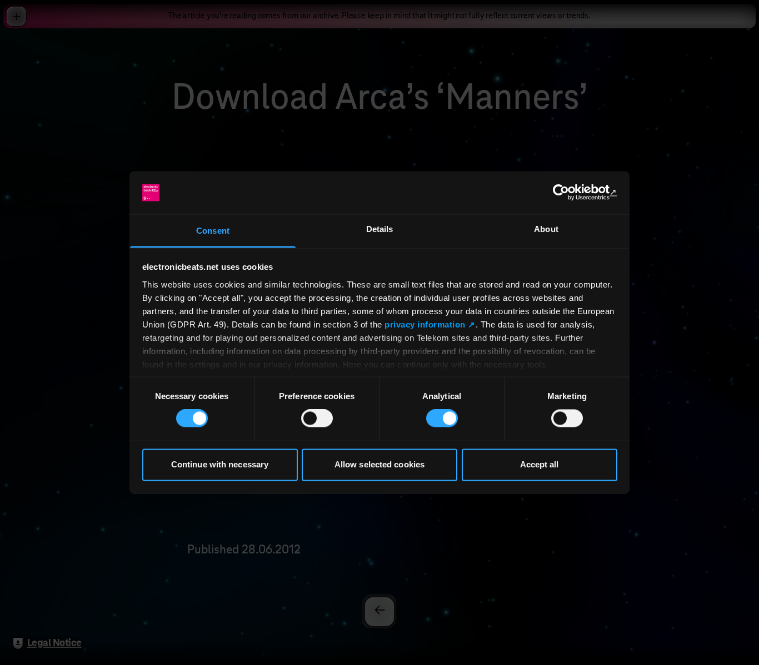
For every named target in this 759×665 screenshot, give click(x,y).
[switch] (317, 418)
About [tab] (546, 229)
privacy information (425, 324)
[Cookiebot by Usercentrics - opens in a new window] (568, 192)
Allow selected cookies (379, 464)
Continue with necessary (219, 464)
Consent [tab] (212, 230)
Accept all (539, 464)
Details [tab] (379, 229)
